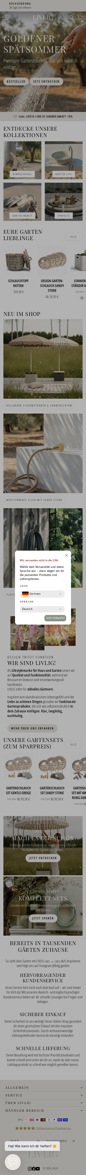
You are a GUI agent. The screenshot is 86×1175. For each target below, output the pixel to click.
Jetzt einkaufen (55, 618)
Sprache (27, 601)
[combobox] (31, 594)
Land (24, 586)
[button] (66, 556)
